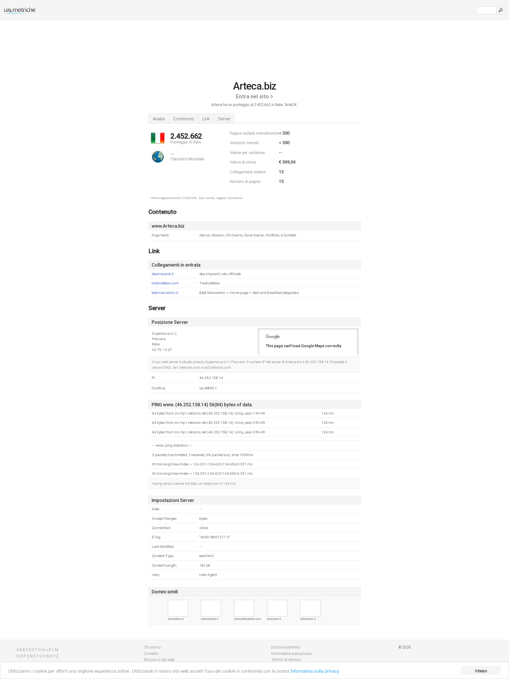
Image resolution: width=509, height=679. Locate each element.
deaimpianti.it (162, 274)
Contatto (151, 653)
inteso (481, 670)
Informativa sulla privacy (315, 670)
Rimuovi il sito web (159, 660)
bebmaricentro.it (165, 293)
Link (206, 118)
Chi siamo (152, 647)
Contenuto (183, 118)
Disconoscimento (285, 647)
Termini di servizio (286, 660)
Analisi (159, 118)
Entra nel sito (252, 96)
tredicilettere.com (165, 283)
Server (224, 118)
